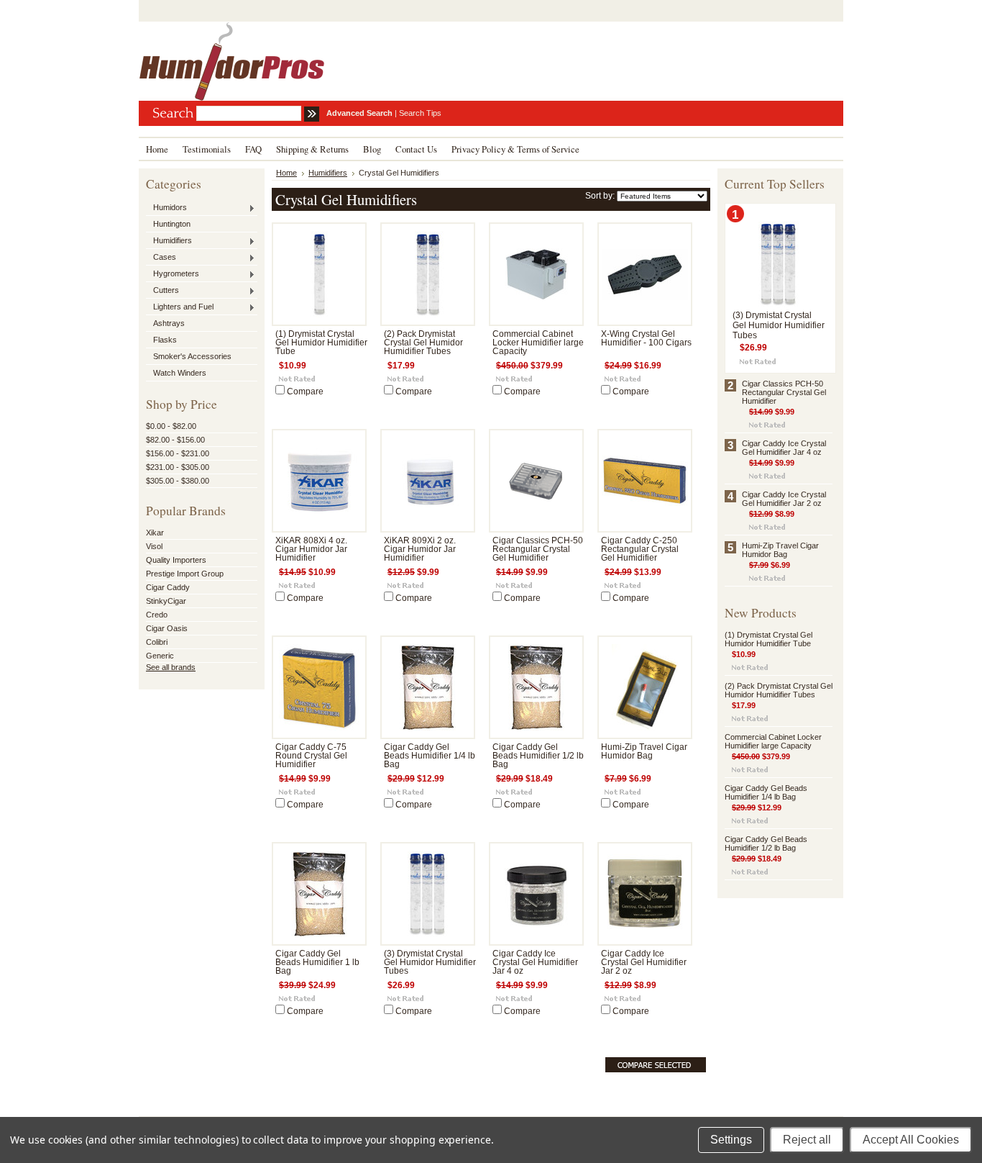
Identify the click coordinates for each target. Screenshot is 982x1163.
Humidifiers (169, 241)
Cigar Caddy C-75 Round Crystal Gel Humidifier (311, 756)
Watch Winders (179, 372)
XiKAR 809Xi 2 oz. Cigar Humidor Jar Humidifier (420, 549)
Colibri (157, 642)
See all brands (171, 667)
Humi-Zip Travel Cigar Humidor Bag (644, 751)
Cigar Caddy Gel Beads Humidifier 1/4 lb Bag (429, 756)
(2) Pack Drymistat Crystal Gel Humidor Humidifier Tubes (423, 343)
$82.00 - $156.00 (175, 439)
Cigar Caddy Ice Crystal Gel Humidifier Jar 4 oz (535, 962)
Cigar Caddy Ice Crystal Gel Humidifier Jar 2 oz (644, 962)
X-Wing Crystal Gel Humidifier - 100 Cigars (646, 338)
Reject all (807, 1139)
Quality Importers (176, 560)
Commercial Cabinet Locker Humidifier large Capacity (538, 343)
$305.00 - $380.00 (177, 480)
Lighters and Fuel (180, 307)
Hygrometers (172, 274)
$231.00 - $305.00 (177, 467)
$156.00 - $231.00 (177, 453)
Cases (161, 258)
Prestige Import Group (185, 573)
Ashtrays (169, 323)
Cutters (162, 291)
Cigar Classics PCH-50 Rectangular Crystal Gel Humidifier (537, 549)
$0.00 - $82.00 (171, 426)
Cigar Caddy (168, 587)
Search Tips (420, 113)
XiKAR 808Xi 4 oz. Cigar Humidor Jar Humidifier (311, 549)
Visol (154, 546)
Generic (160, 655)
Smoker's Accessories (192, 356)
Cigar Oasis (167, 628)
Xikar (155, 532)
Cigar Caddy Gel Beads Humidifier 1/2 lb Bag (538, 756)
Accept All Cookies (911, 1139)
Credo (157, 614)
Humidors (166, 208)
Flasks (165, 339)
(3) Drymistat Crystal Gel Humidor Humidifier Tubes (430, 962)
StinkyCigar (166, 601)
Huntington (172, 224)
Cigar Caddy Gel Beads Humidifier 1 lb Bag (317, 962)
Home (286, 172)
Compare (305, 391)
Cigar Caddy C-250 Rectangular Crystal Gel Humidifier (640, 549)
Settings (731, 1139)
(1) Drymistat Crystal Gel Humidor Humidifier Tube (321, 343)
